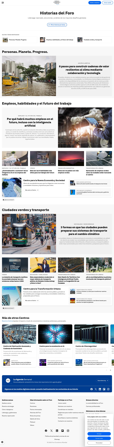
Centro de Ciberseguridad (86, 346)
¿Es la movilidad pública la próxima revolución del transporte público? (98, 278)
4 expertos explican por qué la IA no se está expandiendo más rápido (58, 363)
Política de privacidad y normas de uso (57, 436)
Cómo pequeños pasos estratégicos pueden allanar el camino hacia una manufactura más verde (21, 363)
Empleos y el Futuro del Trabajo (30, 115)
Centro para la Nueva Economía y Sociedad (44, 180)
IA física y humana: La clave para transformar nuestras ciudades (91, 292)
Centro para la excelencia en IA (51, 346)
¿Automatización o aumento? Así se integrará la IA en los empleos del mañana (15, 173)
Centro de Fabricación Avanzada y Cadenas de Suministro (17, 347)
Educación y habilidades (39, 274)
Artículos (14, 360)
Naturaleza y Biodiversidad (84, 224)
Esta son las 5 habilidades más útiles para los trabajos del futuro (42, 172)
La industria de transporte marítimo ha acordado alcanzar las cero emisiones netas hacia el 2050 (15, 279)
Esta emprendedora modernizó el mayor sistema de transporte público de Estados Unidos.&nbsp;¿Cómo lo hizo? (42, 280)
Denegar (99, 433)
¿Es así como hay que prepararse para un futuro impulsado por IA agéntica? (95, 363)
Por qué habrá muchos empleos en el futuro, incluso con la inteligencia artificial (30, 122)
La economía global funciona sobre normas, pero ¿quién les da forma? (92, 192)
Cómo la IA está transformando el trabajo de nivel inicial (91, 183)
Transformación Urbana (94, 168)
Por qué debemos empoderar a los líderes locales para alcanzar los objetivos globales (91, 301)
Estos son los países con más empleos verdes (68, 172)
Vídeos (32, 168)
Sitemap (57, 439)
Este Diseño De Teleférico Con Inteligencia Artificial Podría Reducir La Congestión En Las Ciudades (69, 280)
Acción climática (84, 63)
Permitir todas (99, 438)
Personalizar (99, 442)
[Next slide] (110, 370)
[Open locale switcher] (2, 442)
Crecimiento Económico (84, 190)
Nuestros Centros (7, 321)
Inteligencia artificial (83, 182)
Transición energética (66, 168)
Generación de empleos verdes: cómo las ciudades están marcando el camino (98, 173)
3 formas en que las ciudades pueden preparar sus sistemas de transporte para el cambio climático (84, 231)
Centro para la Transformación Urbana (42, 289)
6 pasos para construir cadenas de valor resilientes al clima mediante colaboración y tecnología (84, 70)
